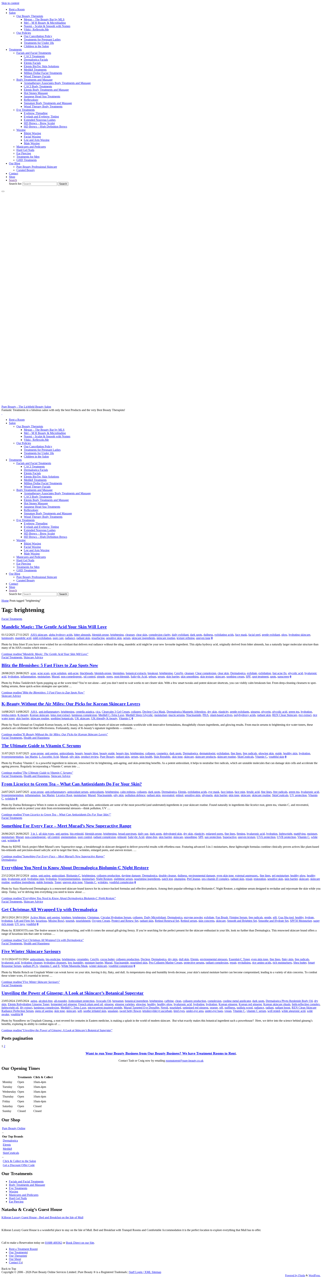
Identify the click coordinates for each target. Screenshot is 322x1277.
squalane (113, 1011)
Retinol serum (189, 920)
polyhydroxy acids (245, 715)
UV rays (20, 924)
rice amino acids (261, 962)
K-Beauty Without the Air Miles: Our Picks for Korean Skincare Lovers (70, 703)
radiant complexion (104, 837)
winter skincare (98, 966)
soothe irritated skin (94, 1011)
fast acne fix (279, 673)
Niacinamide (193, 715)
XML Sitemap (152, 1272)
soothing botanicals (62, 718)
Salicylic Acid (139, 676)
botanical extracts (136, 673)
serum (126, 638)
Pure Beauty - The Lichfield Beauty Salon (26, 406)
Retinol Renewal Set (167, 920)
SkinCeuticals (245, 756)
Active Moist (37, 917)
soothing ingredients (23, 882)
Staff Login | (136, 1272)
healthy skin (290, 753)
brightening (117, 634)
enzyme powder (193, 917)
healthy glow (297, 875)
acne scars (43, 673)
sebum (152, 676)
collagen (136, 711)
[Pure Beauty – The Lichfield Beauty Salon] (161, 403)
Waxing (13, 1191)
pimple (101, 676)
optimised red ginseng (195, 1007)
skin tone (177, 756)
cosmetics (162, 753)
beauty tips (122, 753)
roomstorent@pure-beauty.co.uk (184, 1060)
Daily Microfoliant (155, 917)
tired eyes (179, 1011)
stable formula (44, 882)
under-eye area (194, 1011)
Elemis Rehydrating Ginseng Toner (28, 1004)
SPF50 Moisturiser (301, 920)
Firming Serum (238, 917)
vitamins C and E (50, 966)
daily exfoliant (180, 634)
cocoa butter (107, 959)
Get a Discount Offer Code (19, 1165)
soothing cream (235, 676)
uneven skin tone (73, 882)
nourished (175, 1007)
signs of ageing (44, 1011)
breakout (153, 673)
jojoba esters (8, 715)
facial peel (254, 634)
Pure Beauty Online (13, 1128)
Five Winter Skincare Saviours (31, 951)
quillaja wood (245, 1007)
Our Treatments (18, 1252)
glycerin (266, 711)
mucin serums (176, 715)
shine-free (151, 837)
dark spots (196, 634)
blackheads (86, 673)
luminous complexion (84, 715)
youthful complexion (121, 882)
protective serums (194, 962)
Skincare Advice (33, 657)
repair (249, 878)
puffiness (230, 1007)
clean (178, 1000)
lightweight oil (9, 1007)
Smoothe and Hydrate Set (273, 920)
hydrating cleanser (31, 962)
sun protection (213, 837)
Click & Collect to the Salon (19, 1161)
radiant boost (282, 1007)
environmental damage (202, 875)
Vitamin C (125, 718)
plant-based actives (221, 715)
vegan (227, 1011)
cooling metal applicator (237, 1000)
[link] (13, 180)
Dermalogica (237, 673)
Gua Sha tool (286, 917)
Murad (55, 676)
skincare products (205, 756)
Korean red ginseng (250, 1004)
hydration (13, 676)
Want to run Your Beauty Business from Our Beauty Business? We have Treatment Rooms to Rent (161, 1053)
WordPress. (315, 1275)
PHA (206, 715)
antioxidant (58, 875)
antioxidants (66, 753)
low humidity (75, 962)
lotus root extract (60, 715)
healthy (299, 917)
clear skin (141, 634)
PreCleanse (193, 878)
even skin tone (225, 875)
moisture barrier (94, 962)
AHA (34, 711)
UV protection (298, 795)
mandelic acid (23, 638)
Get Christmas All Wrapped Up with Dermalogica (49, 909)
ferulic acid (253, 791)
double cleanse (167, 875)
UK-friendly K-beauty (104, 718)
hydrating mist (35, 878)
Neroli (164, 1007)
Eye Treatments (18, 1188)
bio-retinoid (76, 833)
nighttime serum (123, 878)
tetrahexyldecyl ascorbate (157, 1011)
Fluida (301, 1275)
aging (34, 875)
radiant (270, 1007)
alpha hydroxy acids (60, 634)
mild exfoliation (42, 638)
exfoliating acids (224, 634)
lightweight (285, 833)
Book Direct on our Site (80, 1242)
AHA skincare (38, 634)
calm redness (127, 791)
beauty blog (91, 753)
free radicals (250, 753)
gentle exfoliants (239, 711)
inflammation (28, 676)
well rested (273, 1011)
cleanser (130, 634)
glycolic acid (295, 673)
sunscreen (283, 676)
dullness (208, 634)
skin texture (207, 676)
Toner (57, 882)
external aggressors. (246, 875)
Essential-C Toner (239, 959)
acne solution (58, 673)
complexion (214, 1000)
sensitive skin (114, 638)
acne (33, 673)
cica (98, 711)
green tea (294, 711)
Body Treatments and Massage (27, 1184)
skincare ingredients (143, 638)
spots (273, 676)
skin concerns (206, 920)
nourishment (83, 920)
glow (284, 634)
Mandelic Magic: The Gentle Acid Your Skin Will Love (54, 626)
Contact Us (15, 1262)
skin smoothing (190, 676)
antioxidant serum (77, 791)
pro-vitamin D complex (215, 878)
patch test (167, 878)
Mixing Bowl (56, 920)
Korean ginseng (228, 1004)
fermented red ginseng (64, 1004)
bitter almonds (82, 634)
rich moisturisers (282, 962)
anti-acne (73, 673)
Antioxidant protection (81, 1000)
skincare (220, 676)
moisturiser (43, 676)
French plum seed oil (90, 1004)
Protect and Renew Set (124, 920)
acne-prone (37, 753)
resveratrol (168, 795)
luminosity (7, 638)
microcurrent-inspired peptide (105, 1007)
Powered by (291, 1275)
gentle (267, 917)
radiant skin (83, 638)
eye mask (213, 791)
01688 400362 (53, 1242)
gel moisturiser (280, 875)
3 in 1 (34, 833)
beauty (79, 753)
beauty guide (107, 753)
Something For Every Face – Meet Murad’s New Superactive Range (66, 825)
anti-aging (44, 875)
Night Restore (104, 878)
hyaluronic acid (310, 791)
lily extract (26, 1007)
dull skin (184, 959)
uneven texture (246, 837)
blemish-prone (100, 634)
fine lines (236, 753)
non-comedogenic (71, 676)
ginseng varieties (125, 1004)
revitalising (244, 962)
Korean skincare (39, 715)
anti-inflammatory (49, 711)
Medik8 (7, 1148)
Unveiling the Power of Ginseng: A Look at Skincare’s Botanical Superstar (72, 993)
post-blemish (121, 676)
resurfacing (98, 638)
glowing (141, 1004)
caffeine (169, 1000)
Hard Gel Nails (18, 1198)
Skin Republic (162, 756)
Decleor (145, 959)
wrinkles (10, 798)
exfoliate (252, 673)
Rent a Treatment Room (23, 1249)
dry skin (212, 711)
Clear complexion (205, 673)
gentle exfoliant (271, 634)
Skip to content (10, 3)
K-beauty (23, 715)
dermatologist (207, 753)
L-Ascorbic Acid (49, 756)
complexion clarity (159, 634)
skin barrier (172, 676)
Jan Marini (31, 756)
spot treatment (260, 676)
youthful (31, 924)
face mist (240, 791)
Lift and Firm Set (24, 920)
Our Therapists (17, 1255)
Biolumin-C (73, 875)
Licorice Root (64, 795)
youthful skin (276, 756)
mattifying (300, 833)
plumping (179, 878)
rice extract (305, 715)
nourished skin (138, 962)
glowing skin (266, 753)
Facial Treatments (11, 618)
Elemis (182, 791)
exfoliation (264, 673)
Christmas (93, 917)
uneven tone (203, 638)
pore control (85, 837)
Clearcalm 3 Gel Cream (116, 711)
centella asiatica (85, 711)
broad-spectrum (127, 833)
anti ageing (51, 753)
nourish (70, 920)
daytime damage (131, 875)
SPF (248, 676)
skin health (146, 756)
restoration (260, 878)
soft (80, 1011)
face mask (241, 634)
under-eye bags (214, 1011)
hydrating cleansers (55, 962)
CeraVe (178, 673)
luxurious (41, 920)
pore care (58, 638)
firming (241, 833)
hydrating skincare (299, 634)
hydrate (309, 917)
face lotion (227, 791)
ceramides (83, 959)
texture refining (186, 638)
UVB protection (286, 837)
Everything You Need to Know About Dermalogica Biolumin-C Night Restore (75, 867)
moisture (312, 833)
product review (90, 756)
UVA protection (266, 837)
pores (109, 676)
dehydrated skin (172, 833)
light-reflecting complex (306, 1004)
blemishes (118, 673)
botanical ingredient (136, 1000)
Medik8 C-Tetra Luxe (111, 715)
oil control (89, 676)
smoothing (190, 837)
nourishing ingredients (147, 878)
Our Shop (14, 1259)
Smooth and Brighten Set (242, 920)
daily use (143, 833)
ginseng (255, 711)
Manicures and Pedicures (23, 1194)
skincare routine (166, 638)
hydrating (198, 1004)
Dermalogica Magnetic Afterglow (186, 711)
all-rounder (60, 1000)
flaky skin (287, 959)
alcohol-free (46, 1000)
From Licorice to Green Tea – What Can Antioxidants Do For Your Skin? (71, 784)
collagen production (108, 875)
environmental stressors (213, 959)
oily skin (75, 756)
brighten (66, 917)
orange (214, 1007)
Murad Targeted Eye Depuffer (141, 1007)
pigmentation (68, 837)
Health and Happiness (37, 737)
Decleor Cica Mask (153, 711)
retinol (179, 795)
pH (221, 1007)
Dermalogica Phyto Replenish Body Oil (289, 1000)
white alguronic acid (293, 1011)
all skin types (46, 833)
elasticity (223, 711)
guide (278, 753)
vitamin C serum (256, 1011)
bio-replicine (53, 959)
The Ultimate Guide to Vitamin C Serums (41, 745)
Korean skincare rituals (276, 1004)
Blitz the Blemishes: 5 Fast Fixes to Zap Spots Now (49, 665)
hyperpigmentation (12, 756)
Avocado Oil (103, 1000)
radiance (70, 638)
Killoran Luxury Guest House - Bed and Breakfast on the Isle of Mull (42, 1217)
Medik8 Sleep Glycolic (139, 715)
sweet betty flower (130, 1011)
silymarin (207, 795)
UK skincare (82, 718)
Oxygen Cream (101, 920)
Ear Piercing (16, 1201)
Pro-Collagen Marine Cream (165, 962)
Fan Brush (222, 917)
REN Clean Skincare (284, 715)
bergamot (117, 1000)
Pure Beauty (107, 756)
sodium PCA (30, 966)
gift (275, 917)
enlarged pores (214, 833)
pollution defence (135, 795)
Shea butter (299, 962)
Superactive (229, 837)
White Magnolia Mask (74, 966)
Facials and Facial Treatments (26, 1181)
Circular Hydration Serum (116, 917)
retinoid (121, 837)
